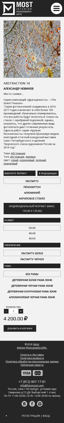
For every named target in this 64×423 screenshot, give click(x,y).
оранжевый (10, 163)
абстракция (17, 156)
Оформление (12, 245)
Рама (7, 265)
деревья (31, 156)
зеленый (41, 160)
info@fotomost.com (32, 385)
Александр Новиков (18, 88)
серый (14, 160)
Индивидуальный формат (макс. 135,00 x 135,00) (32, 208)
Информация (48, 173)
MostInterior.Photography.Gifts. (32, 346)
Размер (9, 220)
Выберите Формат (15, 173)
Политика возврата (32, 358)
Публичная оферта (32, 365)
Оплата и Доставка (32, 354)
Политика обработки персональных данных (32, 361)
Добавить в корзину (20, 328)
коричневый (27, 160)
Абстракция (18, 153)
